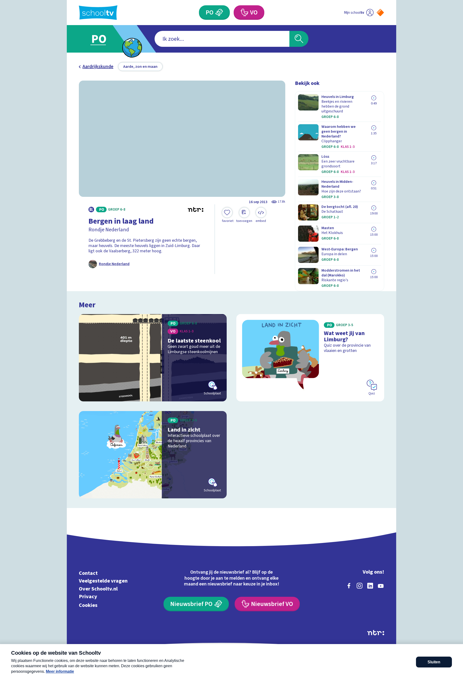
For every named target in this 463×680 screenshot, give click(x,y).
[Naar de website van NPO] (380, 12)
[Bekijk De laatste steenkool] (153, 357)
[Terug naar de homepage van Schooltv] (98, 12)
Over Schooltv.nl (98, 588)
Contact (88, 573)
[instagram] (359, 585)
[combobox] (222, 39)
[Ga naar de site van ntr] (375, 632)
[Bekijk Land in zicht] (153, 454)
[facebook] (349, 585)
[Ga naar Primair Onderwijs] (103, 39)
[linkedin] (370, 585)
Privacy (88, 596)
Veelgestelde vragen (103, 581)
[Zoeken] (298, 39)
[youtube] (380, 585)
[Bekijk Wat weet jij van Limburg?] (310, 357)
